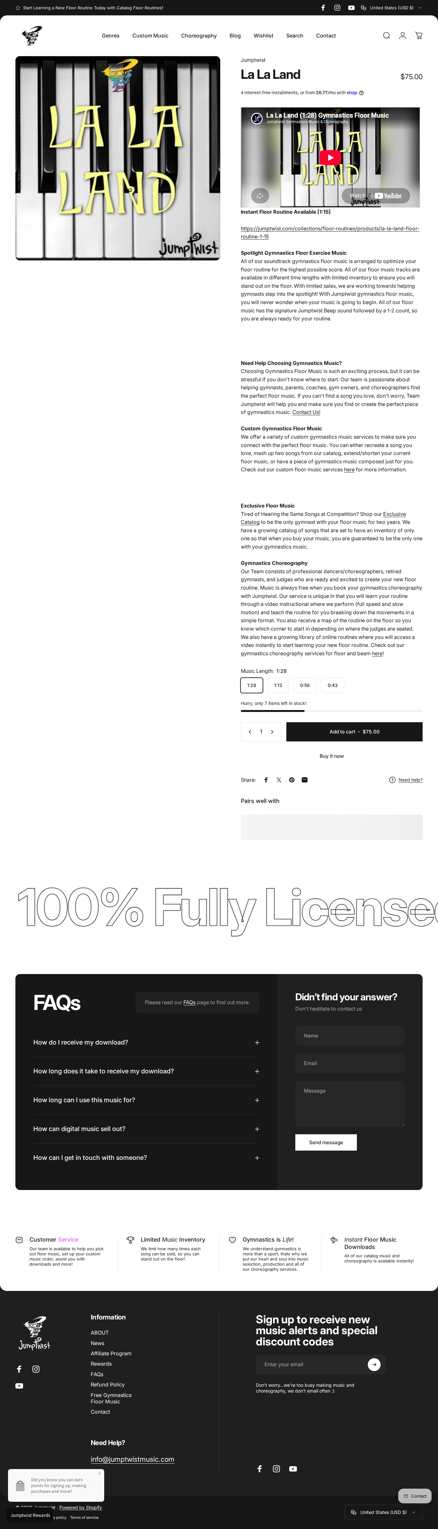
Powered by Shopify (80, 1507)
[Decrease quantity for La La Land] (248, 732)
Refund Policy (108, 1384)
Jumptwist (253, 60)
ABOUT (100, 1332)
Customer (53, 1239)
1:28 (251, 685)
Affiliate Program (111, 1353)
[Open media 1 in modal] (117, 158)
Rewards (101, 1363)
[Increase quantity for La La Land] (273, 732)
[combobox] (392, 7)
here (349, 469)
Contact (100, 1412)
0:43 (333, 685)
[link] (132, 1459)
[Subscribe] (374, 1364)
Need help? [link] (411, 779)
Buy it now (332, 756)
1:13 (278, 685)
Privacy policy (54, 1517)
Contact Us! (306, 412)
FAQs (189, 1002)
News (97, 1343)
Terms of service (84, 1517)
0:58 (305, 685)
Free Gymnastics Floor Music (111, 1398)
